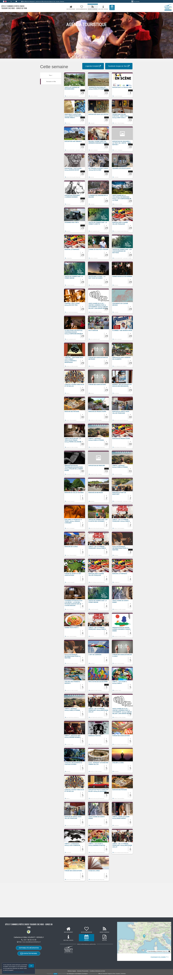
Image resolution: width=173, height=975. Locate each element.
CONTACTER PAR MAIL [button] (30, 953)
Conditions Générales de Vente (97, 971)
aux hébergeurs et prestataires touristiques (77, 973)
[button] (74, 85)
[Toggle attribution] (169, 951)
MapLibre (165, 951)
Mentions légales (72, 971)
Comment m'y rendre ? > (159, 957)
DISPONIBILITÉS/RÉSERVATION (29, 948)
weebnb (55, 973)
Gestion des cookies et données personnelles (13, 972)
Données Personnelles (82, 971)
